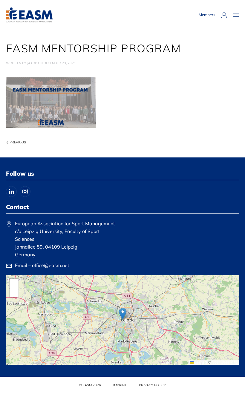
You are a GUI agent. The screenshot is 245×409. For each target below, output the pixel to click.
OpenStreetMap (225, 361)
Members (207, 14)
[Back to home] (29, 15)
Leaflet (200, 361)
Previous (18, 142)
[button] (236, 15)
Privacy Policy (152, 385)
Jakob (32, 63)
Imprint (120, 385)
